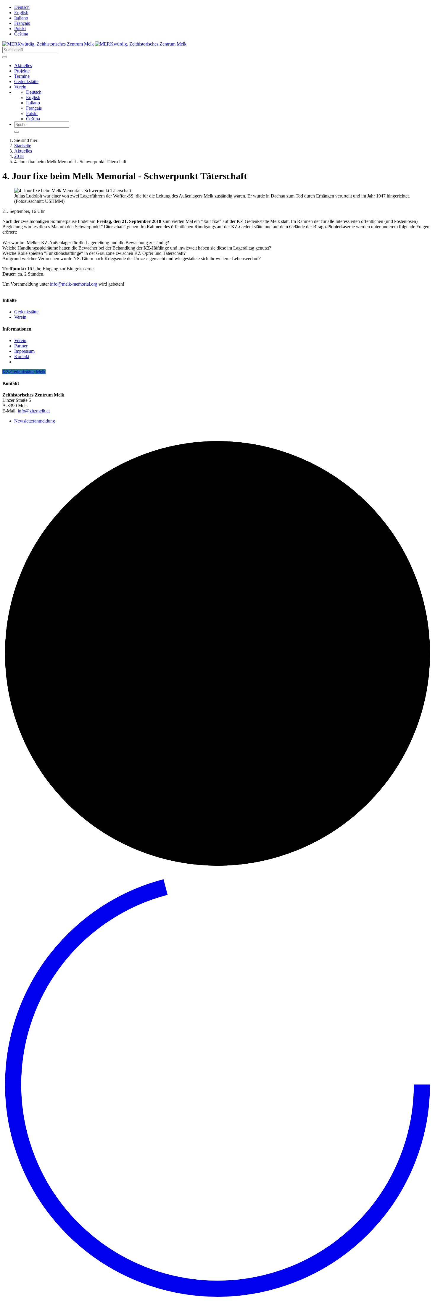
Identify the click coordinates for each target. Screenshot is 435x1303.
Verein (20, 86)
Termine (22, 76)
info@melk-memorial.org (73, 284)
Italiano (21, 17)
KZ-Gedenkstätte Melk (24, 371)
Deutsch (22, 7)
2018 (19, 156)
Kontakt (21, 356)
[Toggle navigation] (4, 57)
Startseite (22, 145)
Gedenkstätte (26, 81)
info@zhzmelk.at (34, 410)
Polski (20, 28)
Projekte (22, 70)
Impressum (24, 351)
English (21, 12)
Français (22, 23)
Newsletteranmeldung (34, 420)
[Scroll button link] (217, 1297)
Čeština (21, 33)
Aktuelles (23, 65)
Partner (21, 345)
